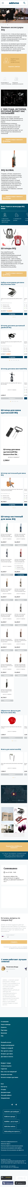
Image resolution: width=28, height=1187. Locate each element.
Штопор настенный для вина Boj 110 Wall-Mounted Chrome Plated (7, 640)
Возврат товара (6, 1063)
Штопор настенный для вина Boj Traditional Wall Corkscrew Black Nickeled (20, 666)
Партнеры (4, 1030)
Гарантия (4, 1069)
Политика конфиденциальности (9, 1141)
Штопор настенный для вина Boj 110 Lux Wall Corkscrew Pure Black (6, 615)
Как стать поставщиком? (9, 1071)
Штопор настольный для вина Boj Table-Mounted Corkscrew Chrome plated (12, 490)
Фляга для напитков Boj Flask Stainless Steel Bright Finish (12, 764)
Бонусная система (6, 1074)
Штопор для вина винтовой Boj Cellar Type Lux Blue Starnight (11, 383)
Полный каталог (6, 1042)
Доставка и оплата (7, 1056)
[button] (3, 3)
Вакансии (4, 1033)
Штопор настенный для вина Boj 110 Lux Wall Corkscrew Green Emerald (6, 535)
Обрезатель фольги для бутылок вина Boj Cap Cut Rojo (11, 727)
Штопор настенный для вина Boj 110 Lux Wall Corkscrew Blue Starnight (6, 560)
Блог (2, 1084)
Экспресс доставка (7, 1054)
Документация (5, 1092)
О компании (5, 1021)
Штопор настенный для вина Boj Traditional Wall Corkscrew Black (6, 691)
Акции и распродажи (7, 1045)
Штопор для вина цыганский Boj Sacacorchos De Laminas (11, 453)
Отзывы (3, 1089)
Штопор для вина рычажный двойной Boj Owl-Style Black (11, 342)
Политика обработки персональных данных (12, 1146)
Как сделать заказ (7, 1051)
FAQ (2, 1036)
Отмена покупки (6, 1066)
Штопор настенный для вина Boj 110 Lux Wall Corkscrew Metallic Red (20, 560)
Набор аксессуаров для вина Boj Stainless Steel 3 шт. (11, 299)
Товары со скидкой (7, 1048)
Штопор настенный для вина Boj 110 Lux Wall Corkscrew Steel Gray (20, 615)
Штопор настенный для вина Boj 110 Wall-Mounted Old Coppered (20, 640)
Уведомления (5, 1098)
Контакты (4, 1086)
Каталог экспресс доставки (9, 1077)
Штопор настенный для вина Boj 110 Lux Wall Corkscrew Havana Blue (20, 535)
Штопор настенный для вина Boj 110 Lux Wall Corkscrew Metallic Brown (20, 590)
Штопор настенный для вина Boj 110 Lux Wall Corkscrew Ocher (6, 590)
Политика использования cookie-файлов (11, 1148)
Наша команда (5, 1024)
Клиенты (3, 1027)
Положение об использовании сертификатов (12, 1150)
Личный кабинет (6, 1095)
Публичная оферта (5, 1143)
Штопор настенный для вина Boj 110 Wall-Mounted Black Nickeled (7, 666)
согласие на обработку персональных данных (18, 947)
